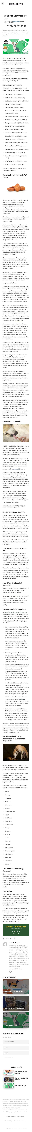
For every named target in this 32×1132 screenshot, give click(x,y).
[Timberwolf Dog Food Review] (9, 1079)
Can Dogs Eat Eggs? (11, 1025)
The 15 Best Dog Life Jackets (14, 991)
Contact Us (17, 1121)
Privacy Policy (8, 1121)
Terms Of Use (20, 1116)
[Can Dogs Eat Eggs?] (9, 1085)
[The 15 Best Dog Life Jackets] (9, 1072)
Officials (21, 699)
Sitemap (23, 1121)
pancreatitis (16, 469)
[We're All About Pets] (16, 4)
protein (20, 200)
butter (17, 596)
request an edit (16, 933)
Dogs (6, 18)
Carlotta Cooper (16, 21)
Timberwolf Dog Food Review (14, 1008)
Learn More (5, 35)
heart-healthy (19, 320)
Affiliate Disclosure (10, 1116)
